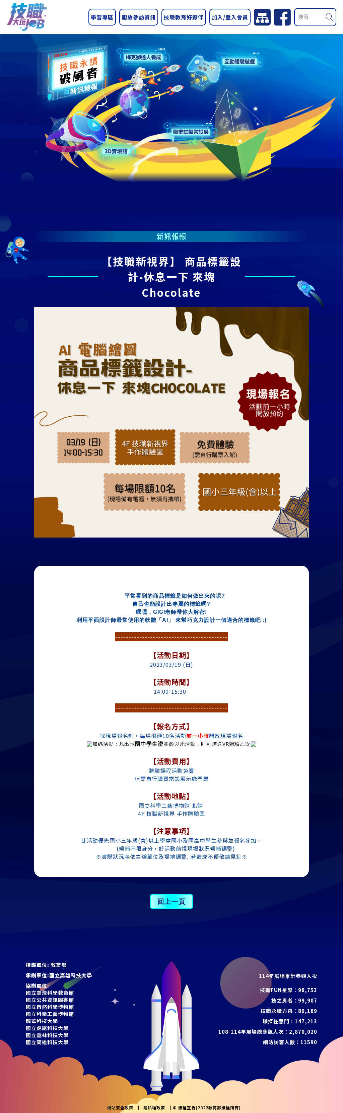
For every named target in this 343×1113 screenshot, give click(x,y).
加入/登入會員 (230, 17)
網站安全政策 (120, 1108)
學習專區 (102, 17)
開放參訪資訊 (139, 17)
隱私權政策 (154, 1108)
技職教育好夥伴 (184, 17)
